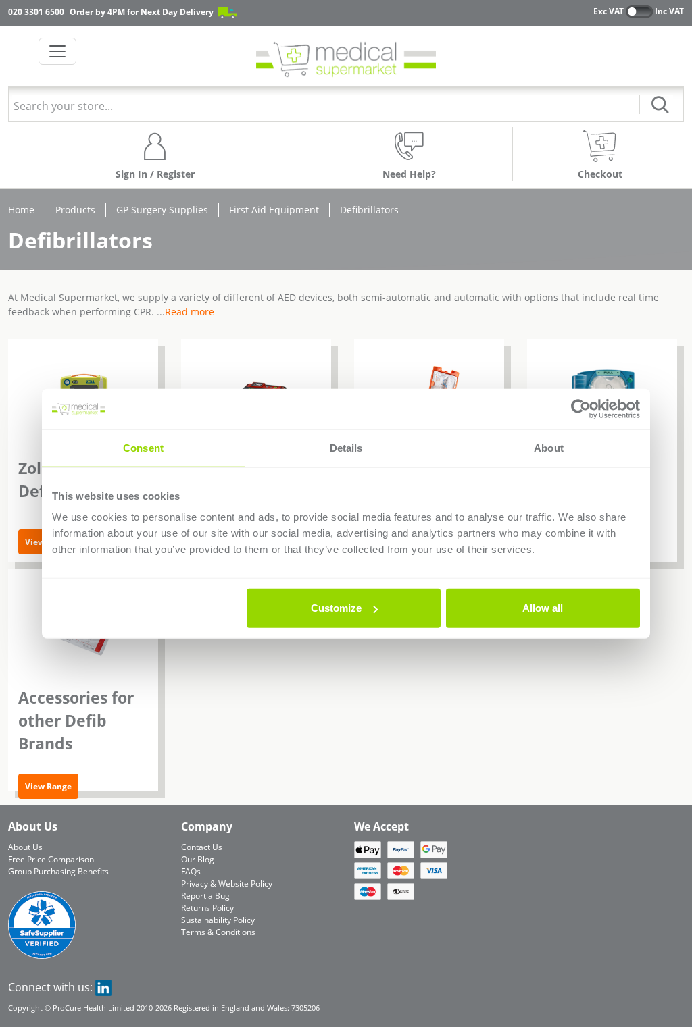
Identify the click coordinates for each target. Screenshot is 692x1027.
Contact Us (201, 847)
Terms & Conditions (218, 932)
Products (75, 209)
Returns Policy (207, 908)
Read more (189, 311)
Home (21, 209)
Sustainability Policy (218, 920)
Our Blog (197, 859)
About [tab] (549, 447)
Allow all (542, 608)
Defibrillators (369, 209)
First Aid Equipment (274, 209)
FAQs (191, 871)
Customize (336, 608)
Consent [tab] (143, 447)
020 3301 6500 (36, 12)
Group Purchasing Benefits (58, 871)
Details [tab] (346, 447)
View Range (48, 786)
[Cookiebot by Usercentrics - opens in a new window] (581, 408)
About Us (25, 847)
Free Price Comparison (51, 859)
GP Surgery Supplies (162, 209)
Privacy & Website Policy (226, 883)
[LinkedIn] (103, 987)
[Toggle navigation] (57, 51)
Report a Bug (205, 895)
